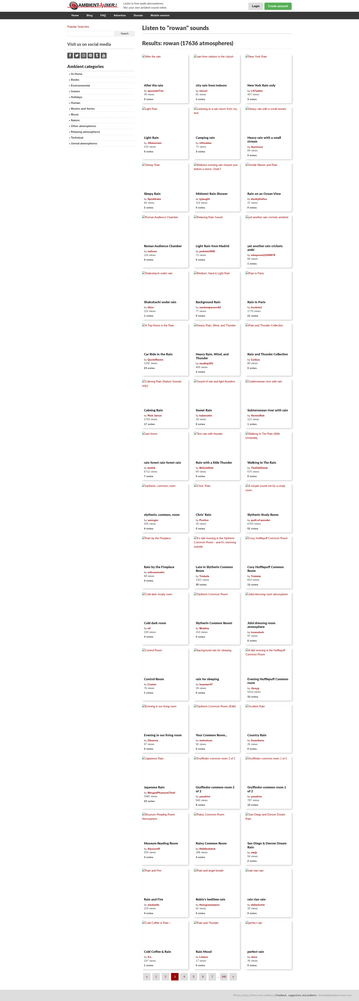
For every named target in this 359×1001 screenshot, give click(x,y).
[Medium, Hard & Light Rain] (217, 285)
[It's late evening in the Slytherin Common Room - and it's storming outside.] (217, 550)
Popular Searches (78, 26)
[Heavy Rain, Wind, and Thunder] (217, 337)
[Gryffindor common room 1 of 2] (269, 770)
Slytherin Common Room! (214, 623)
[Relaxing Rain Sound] (217, 229)
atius (254, 956)
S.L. (150, 956)
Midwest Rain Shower (212, 193)
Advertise (120, 15)
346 (224, 976)
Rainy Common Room (211, 843)
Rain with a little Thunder (214, 462)
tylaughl (204, 198)
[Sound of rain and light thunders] (217, 393)
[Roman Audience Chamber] (165, 229)
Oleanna (153, 740)
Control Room (154, 679)
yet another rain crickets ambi (265, 248)
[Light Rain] (165, 121)
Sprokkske (154, 198)
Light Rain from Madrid (212, 246)
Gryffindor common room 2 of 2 (215, 789)
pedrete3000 (207, 251)
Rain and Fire (153, 899)
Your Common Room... (211, 735)
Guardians (257, 740)
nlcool (203, 90)
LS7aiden (257, 90)
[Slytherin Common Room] (217, 606)
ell (149, 628)
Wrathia (204, 628)
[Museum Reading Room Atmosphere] (165, 826)
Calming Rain (153, 410)
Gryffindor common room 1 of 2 (266, 789)
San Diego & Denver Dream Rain (266, 845)
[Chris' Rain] (217, 498)
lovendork (257, 632)
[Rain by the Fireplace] (165, 550)
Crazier (152, 684)
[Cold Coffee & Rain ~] (165, 935)
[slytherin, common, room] (165, 498)
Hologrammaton (209, 904)
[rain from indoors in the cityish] (217, 68)
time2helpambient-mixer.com (335, 995)
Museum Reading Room (161, 843)
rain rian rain (256, 899)
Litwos (203, 956)
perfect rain (255, 951)
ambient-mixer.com (95, 5)
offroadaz (205, 142)
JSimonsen (155, 142)
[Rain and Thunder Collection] (269, 337)
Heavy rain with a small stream (264, 139)
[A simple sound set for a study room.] (269, 498)
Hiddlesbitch (207, 848)
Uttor (151, 307)
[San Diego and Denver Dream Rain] (269, 826)
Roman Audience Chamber (163, 246)
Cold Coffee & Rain (157, 951)
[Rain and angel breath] (217, 882)
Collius (255, 359)
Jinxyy (255, 688)
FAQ (103, 15)
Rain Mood (204, 951)
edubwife (153, 904)
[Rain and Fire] (165, 882)
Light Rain (151, 137)
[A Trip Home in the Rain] (165, 337)
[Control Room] (165, 662)
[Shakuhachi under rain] (165, 285)
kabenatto (205, 415)
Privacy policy (241, 995)
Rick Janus (155, 415)
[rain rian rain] (269, 882)
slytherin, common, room (162, 514)
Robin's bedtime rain (210, 899)
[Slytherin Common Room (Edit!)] (217, 718)
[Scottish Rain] (269, 718)
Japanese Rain (154, 787)
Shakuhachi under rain (160, 302)
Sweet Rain (204, 410)
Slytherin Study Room (262, 514)
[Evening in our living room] (165, 718)
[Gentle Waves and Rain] (269, 177)
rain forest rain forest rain (162, 462)
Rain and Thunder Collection (267, 354)
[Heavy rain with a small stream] (269, 121)
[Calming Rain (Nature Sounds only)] (165, 393)
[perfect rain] (269, 935)
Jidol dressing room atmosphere (261, 625)
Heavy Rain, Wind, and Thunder (212, 356)
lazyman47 (206, 684)
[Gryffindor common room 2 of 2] (217, 770)
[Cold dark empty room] (165, 606)
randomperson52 (210, 307)
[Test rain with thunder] (217, 445)
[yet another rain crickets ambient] (269, 229)
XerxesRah (258, 415)
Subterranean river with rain (267, 410)
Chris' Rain (203, 514)
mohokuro (205, 740)
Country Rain (256, 735)
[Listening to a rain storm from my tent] (217, 121)
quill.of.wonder (260, 520)
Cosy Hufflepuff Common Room (265, 569)
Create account (278, 6)
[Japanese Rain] (165, 770)
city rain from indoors (211, 85)
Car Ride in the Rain (158, 354)
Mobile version (160, 15)
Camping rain (205, 137)
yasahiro (204, 796)
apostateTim (155, 90)
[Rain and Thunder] (217, 935)
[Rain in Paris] (269, 285)
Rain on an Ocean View (264, 193)
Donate (138, 15)
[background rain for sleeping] (217, 662)
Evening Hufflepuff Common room (267, 681)
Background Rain (208, 302)
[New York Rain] (269, 68)
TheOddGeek (259, 467)
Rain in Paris (256, 302)
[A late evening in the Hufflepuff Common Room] (269, 662)
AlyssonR (154, 848)
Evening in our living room (163, 735)
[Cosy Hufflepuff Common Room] (269, 550)
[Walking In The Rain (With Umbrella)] (269, 445)
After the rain (153, 85)
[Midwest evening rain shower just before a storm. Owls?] (217, 177)
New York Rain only (261, 85)
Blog (90, 15)
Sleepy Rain (152, 193)
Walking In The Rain (261, 462)
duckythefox (259, 198)
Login (256, 6)
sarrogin (153, 520)
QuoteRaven (155, 359)
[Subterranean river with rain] (269, 393)
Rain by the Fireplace (159, 567)
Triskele (204, 576)
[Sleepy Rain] (165, 177)
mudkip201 (206, 363)
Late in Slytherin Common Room (214, 569)
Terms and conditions (262, 995)
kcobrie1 (256, 307)
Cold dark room (155, 623)
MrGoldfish (206, 467)
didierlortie (258, 904)
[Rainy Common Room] (217, 826)
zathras (152, 251)
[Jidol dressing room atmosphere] (269, 606)
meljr (254, 852)
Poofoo (204, 520)
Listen (151, 77)
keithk (151, 467)
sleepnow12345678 (263, 255)
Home (75, 15)
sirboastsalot (156, 572)
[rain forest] (165, 445)
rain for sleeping (207, 679)
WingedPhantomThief (161, 792)
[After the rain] (165, 68)
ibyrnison (257, 146)
